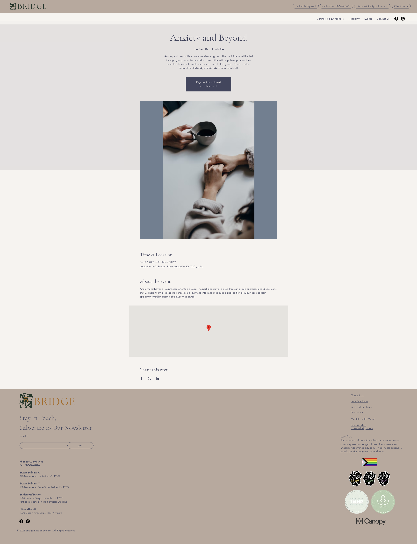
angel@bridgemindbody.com (357, 447)
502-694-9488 (35, 461)
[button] (306, 6)
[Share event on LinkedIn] (157, 378)
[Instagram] (403, 19)
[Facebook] (396, 19)
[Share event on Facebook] (141, 378)
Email (23, 436)
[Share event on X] (149, 378)
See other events (208, 86)
